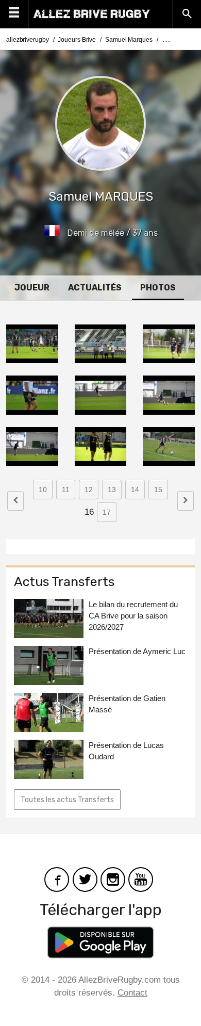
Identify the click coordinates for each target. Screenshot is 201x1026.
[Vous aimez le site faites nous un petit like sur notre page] (56, 879)
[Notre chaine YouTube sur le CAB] (140, 879)
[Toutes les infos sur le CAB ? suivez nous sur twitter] (85, 879)
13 (112, 489)
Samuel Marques (129, 40)
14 (135, 489)
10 (43, 489)
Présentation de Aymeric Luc (137, 651)
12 (89, 489)
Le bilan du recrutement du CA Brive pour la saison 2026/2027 (133, 615)
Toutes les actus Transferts (67, 799)
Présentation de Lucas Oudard (126, 751)
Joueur (31, 287)
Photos (158, 287)
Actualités (95, 287)
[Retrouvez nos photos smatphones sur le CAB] (112, 879)
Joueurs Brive (77, 40)
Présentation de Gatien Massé (127, 704)
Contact (132, 993)
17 (107, 512)
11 (66, 489)
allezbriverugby (27, 40)
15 (158, 489)
